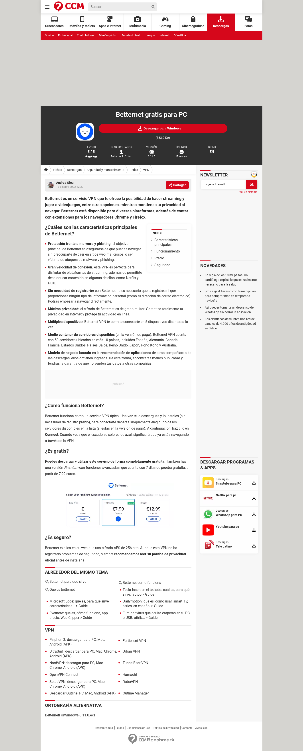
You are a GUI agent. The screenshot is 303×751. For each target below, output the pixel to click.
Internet (164, 35)
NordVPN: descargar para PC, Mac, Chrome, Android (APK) (76, 665)
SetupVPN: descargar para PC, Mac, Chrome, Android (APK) (77, 684)
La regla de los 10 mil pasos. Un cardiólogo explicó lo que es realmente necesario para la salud (231, 279)
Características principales (166, 242)
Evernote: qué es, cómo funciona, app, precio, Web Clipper (78, 615)
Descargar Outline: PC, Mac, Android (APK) (82, 693)
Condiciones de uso (138, 727)
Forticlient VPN (134, 641)
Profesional (65, 35)
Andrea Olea (65, 182)
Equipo (120, 727)
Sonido (49, 35)
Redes (134, 170)
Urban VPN (131, 651)
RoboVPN (130, 682)
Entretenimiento (131, 35)
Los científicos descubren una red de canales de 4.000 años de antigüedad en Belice (230, 323)
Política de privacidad (166, 727)
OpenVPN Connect (63, 675)
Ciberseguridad (193, 26)
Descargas (221, 26)
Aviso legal (201, 727)
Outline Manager (136, 693)
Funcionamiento (167, 251)
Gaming (165, 26)
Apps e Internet (110, 26)
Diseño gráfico (108, 35)
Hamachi (130, 675)
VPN (146, 170)
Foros (248, 26)
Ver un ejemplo (248, 192)
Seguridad (162, 265)
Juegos (150, 35)
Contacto (187, 727)
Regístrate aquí (104, 727)
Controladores (85, 35)
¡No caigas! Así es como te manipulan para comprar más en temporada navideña (230, 295)
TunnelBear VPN (135, 663)
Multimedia (137, 26)
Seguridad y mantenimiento (105, 170)
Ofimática (180, 35)
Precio (159, 258)
